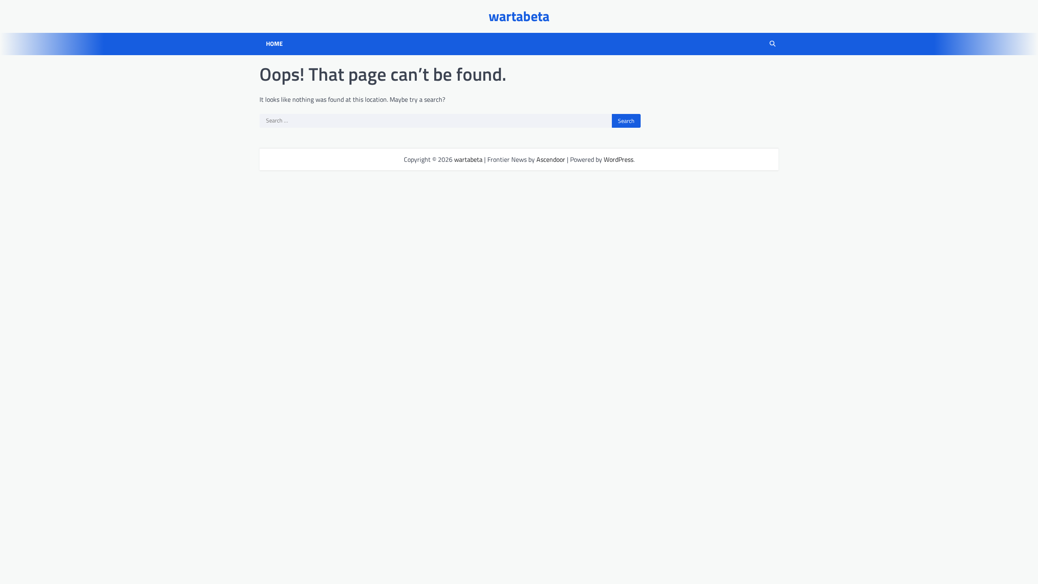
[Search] (772, 44)
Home (274, 43)
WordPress (618, 159)
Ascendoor (550, 159)
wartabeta (519, 16)
